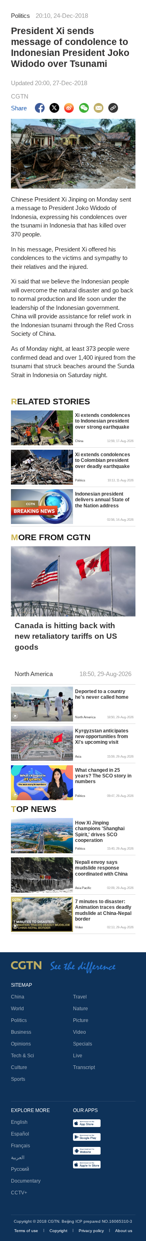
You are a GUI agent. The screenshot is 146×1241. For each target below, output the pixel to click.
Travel (80, 997)
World (17, 1008)
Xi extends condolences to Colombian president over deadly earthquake (102, 460)
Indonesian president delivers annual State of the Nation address (102, 500)
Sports (18, 1079)
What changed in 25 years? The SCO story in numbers (103, 776)
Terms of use (26, 1230)
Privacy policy (92, 1230)
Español (20, 1134)
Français (20, 1146)
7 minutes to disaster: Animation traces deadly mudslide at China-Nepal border (103, 910)
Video (79, 1032)
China (17, 997)
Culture (19, 1067)
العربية (17, 1157)
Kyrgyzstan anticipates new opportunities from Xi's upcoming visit (102, 736)
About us (123, 1230)
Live (77, 1055)
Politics (19, 1020)
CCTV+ (19, 1193)
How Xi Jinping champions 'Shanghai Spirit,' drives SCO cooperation (100, 831)
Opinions (21, 1044)
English (19, 1122)
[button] (15, 716)
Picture (80, 1020)
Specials (82, 1044)
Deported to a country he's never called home (102, 694)
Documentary (26, 1181)
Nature (80, 1008)
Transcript (84, 1067)
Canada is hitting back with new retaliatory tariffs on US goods (66, 636)
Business (21, 1032)
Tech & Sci (22, 1055)
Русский (20, 1169)
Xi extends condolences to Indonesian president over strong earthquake (102, 421)
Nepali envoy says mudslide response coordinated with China (101, 868)
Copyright (59, 1230)
